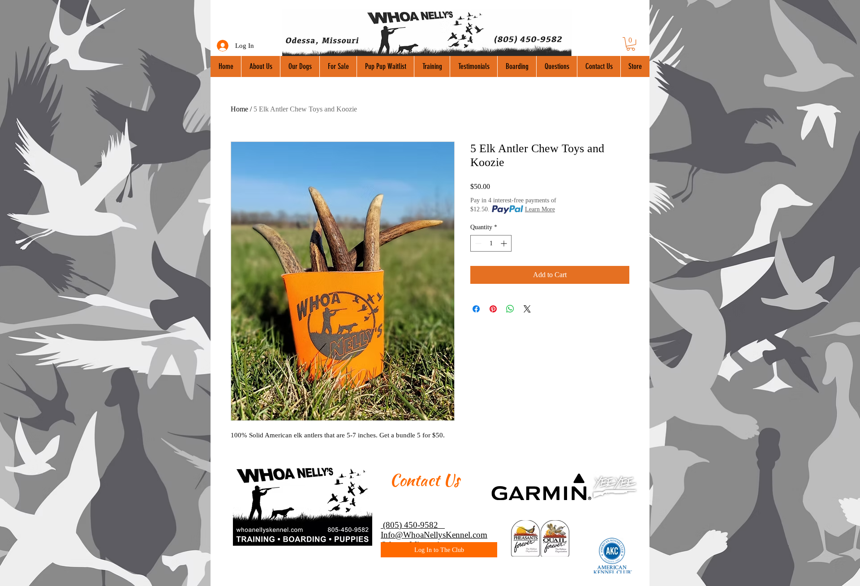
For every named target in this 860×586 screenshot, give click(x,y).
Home (239, 109)
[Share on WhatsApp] (510, 309)
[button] (631, 44)
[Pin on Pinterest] (493, 309)
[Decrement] (477, 243)
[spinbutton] (491, 243)
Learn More (540, 209)
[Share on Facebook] (476, 309)
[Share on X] (527, 309)
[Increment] (504, 243)
